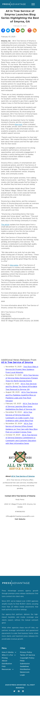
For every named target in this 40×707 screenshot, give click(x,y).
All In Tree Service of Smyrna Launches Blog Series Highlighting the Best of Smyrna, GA (22, 406)
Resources (6, 669)
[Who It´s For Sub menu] (15, 655)
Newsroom (24, 672)
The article (5, 224)
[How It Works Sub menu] (15, 652)
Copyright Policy (27, 658)
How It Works (8, 652)
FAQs (22, 661)
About (4, 661)
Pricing (5, 658)
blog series (14, 265)
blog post (18, 124)
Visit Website (20, 519)
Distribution (7, 663)
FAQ (3, 666)
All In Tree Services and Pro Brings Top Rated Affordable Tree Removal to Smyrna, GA (21, 386)
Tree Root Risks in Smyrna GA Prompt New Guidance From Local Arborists (22, 369)
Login (22, 675)
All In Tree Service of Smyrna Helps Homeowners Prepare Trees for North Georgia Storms (22, 378)
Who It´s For (7, 655)
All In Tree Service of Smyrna (17, 362)
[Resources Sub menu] (13, 669)
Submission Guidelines (25, 665)
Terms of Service (27, 655)
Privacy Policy (26, 652)
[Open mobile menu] (33, 4)
